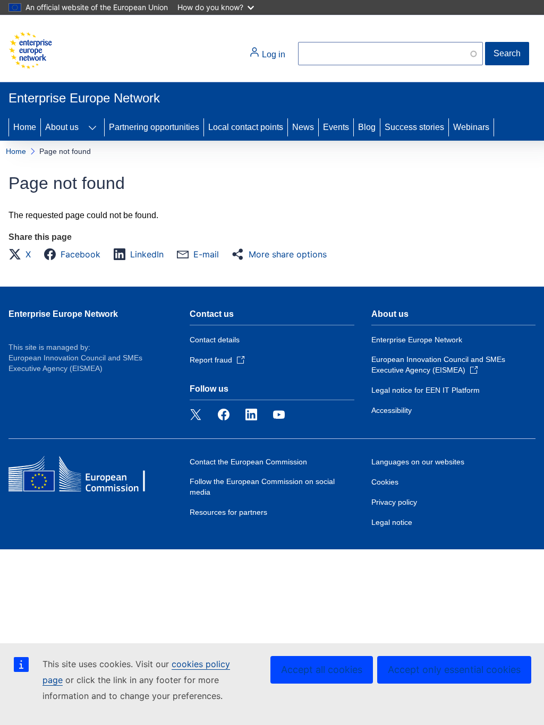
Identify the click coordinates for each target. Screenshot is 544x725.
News (303, 127)
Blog (367, 127)
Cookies (384, 482)
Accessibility (391, 410)
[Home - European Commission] (30, 50)
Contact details (215, 339)
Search (507, 53)
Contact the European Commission (248, 462)
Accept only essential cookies (454, 669)
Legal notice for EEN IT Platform (425, 390)
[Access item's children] (92, 127)
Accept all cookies (321, 669)
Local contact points (245, 127)
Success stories (414, 127)
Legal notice (391, 522)
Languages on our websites (417, 462)
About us (62, 127)
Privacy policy (394, 502)
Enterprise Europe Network (63, 313)
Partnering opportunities (154, 127)
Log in (272, 54)
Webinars (471, 127)
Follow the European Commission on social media (262, 486)
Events (336, 127)
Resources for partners (228, 512)
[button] (22, 254)
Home (24, 127)
